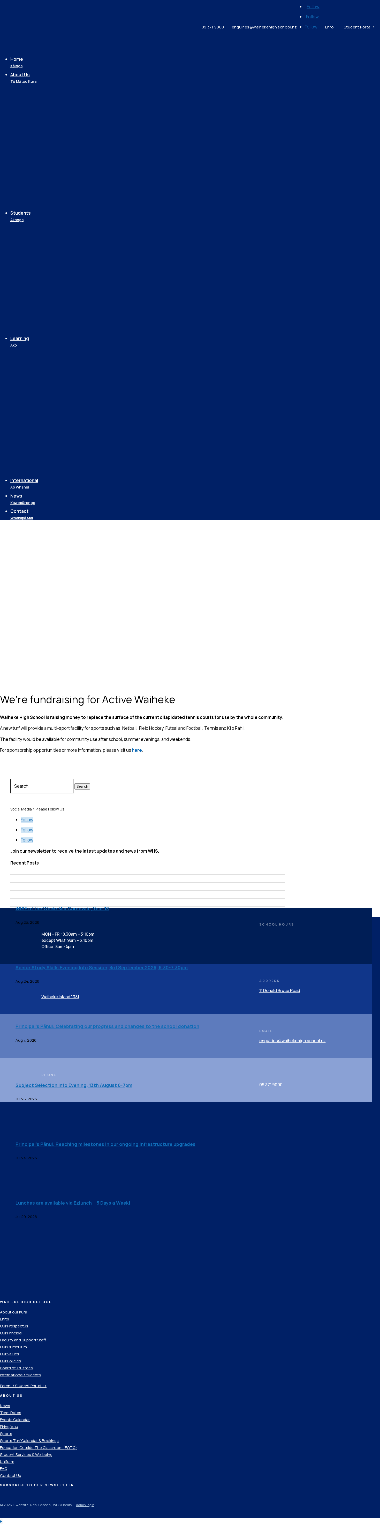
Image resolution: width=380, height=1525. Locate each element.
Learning (19, 342)
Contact (21, 514)
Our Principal (36, 112)
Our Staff (32, 122)
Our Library (35, 376)
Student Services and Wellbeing (45, 263)
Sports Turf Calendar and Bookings (49, 318)
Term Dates (36, 180)
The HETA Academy (43, 412)
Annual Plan (35, 151)
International (24, 484)
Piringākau (34, 366)
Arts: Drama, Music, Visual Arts (49, 389)
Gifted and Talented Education (43, 450)
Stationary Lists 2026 (46, 331)
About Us (23, 78)
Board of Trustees (43, 131)
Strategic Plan (38, 141)
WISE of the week (41, 241)
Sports (30, 305)
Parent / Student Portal (48, 231)
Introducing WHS (41, 92)
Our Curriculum (39, 356)
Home (16, 62)
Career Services (40, 276)
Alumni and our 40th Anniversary (43, 202)
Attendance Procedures (48, 296)
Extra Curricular (40, 421)
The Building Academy (46, 402)
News (22, 499)
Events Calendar (41, 189)
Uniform (31, 286)
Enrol (28, 102)
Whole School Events (45, 473)
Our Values (34, 160)
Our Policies (36, 170)
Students (20, 216)
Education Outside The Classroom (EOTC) (46, 434)
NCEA (29, 464)
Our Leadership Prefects (49, 250)
